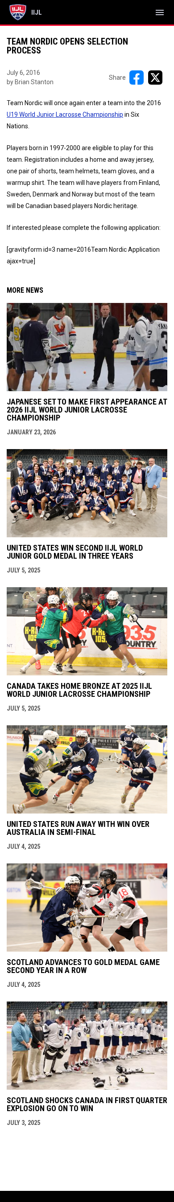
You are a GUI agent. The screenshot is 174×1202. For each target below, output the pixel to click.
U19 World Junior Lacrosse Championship (65, 114)
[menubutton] (159, 12)
